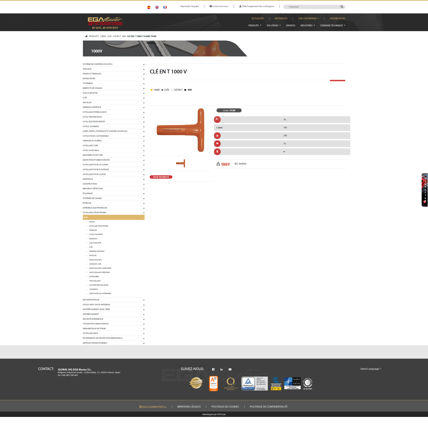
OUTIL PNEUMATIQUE (92, 117)
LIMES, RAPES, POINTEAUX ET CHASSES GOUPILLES (105, 131)
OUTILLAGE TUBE (90, 145)
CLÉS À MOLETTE (90, 93)
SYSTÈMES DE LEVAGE (92, 198)
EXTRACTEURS (89, 78)
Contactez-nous (220, 6)
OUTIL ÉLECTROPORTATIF (94, 121)
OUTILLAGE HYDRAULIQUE (94, 112)
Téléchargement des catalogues (258, 6)
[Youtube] (230, 369)
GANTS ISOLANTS (95, 260)
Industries (307, 25)
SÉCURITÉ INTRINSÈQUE (93, 319)
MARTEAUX (88, 179)
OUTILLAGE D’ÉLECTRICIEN (94, 212)
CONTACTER (425, 190)
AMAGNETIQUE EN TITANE (94, 328)
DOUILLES (87, 102)
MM (124, 36)
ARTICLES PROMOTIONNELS (95, 343)
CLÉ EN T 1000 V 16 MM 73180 (141, 36)
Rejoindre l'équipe (190, 6)
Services (290, 25)
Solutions (273, 25)
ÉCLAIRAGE (88, 193)
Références (281, 18)
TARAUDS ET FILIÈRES (92, 140)
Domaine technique (331, 25)
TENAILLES (93, 230)
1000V (103, 36)
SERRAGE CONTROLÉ (92, 107)
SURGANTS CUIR (95, 264)
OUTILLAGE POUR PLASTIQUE (96, 169)
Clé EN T (117, 36)
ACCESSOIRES (94, 277)
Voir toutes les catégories (100, 294)
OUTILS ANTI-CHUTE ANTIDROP (96, 304)
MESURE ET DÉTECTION (93, 188)
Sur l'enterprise (307, 18)
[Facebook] (213, 369)
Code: (226, 110)
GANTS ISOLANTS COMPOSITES (100, 268)
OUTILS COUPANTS (91, 126)
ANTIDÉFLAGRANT (91, 314)
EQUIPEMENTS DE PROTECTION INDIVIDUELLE (103, 338)
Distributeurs (337, 18)
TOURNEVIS (88, 83)
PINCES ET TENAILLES (92, 74)
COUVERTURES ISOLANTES (98, 285)
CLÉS (109, 36)
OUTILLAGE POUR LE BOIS (94, 174)
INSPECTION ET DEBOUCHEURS (96, 160)
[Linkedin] (221, 369)
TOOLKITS (87, 69)
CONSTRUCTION (90, 184)
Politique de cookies (225, 407)
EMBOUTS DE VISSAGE (92, 88)
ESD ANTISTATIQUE (91, 300)
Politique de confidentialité (269, 407)
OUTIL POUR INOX (91, 150)
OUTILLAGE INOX (90, 333)
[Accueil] (86, 36)
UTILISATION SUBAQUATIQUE (96, 323)
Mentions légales (189, 407)
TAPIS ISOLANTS (95, 281)
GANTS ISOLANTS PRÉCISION (99, 272)
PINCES (91, 222)
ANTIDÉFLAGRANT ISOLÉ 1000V (96, 309)
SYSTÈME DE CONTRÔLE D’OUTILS (97, 64)
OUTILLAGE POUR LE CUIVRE (95, 164)
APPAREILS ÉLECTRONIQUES (95, 208)
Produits (253, 25)
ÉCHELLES (87, 203)
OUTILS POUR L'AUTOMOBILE (96, 136)
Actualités (258, 18)
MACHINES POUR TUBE (93, 155)
